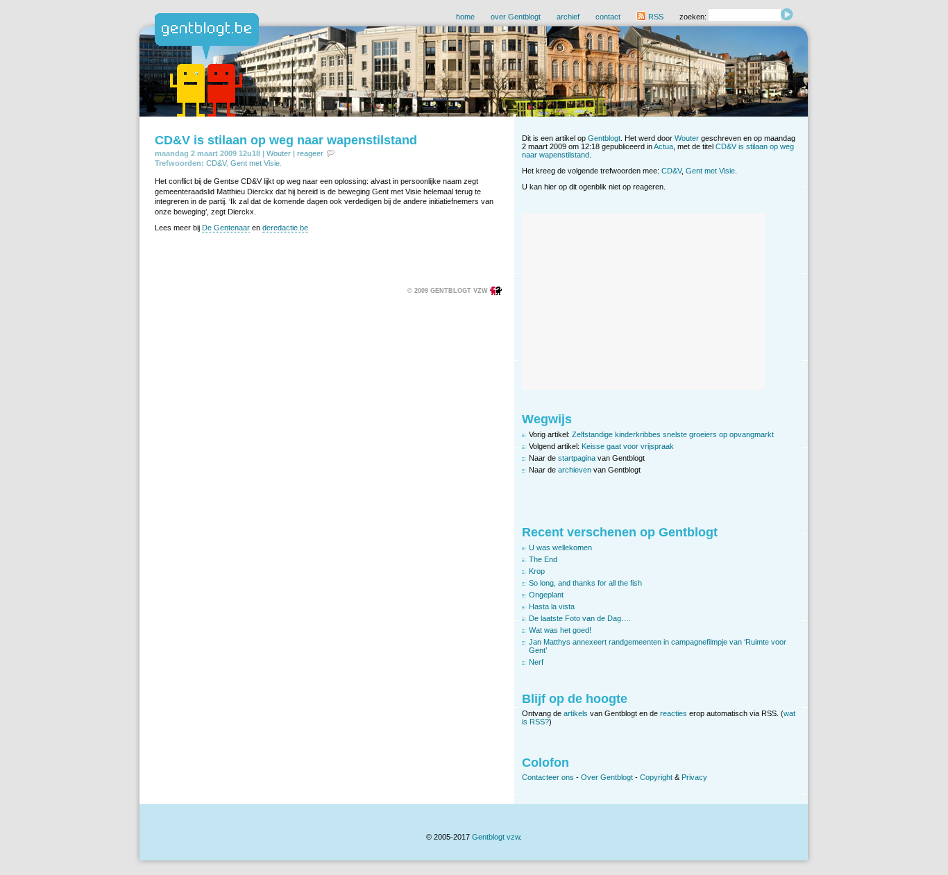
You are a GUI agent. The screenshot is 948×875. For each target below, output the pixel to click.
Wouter (278, 153)
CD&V (216, 163)
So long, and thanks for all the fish (585, 583)
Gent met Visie (255, 163)
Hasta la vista (552, 606)
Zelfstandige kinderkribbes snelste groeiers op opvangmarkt (673, 434)
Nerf (536, 662)
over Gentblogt (516, 16)
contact (607, 16)
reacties (673, 713)
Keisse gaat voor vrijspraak (628, 446)
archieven (574, 470)
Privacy (694, 777)
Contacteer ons (548, 777)
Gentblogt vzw (496, 837)
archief (568, 16)
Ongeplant (546, 595)
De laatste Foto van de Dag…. (580, 618)
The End (543, 559)
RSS (654, 16)
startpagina (576, 458)
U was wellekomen (560, 547)
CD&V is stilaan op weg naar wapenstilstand (286, 140)
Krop (537, 571)
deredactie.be (285, 227)
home (465, 16)
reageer (310, 153)
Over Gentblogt (607, 777)
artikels (576, 713)
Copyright (656, 777)
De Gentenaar (226, 227)
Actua (663, 146)
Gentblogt (604, 138)
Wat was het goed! (560, 630)
